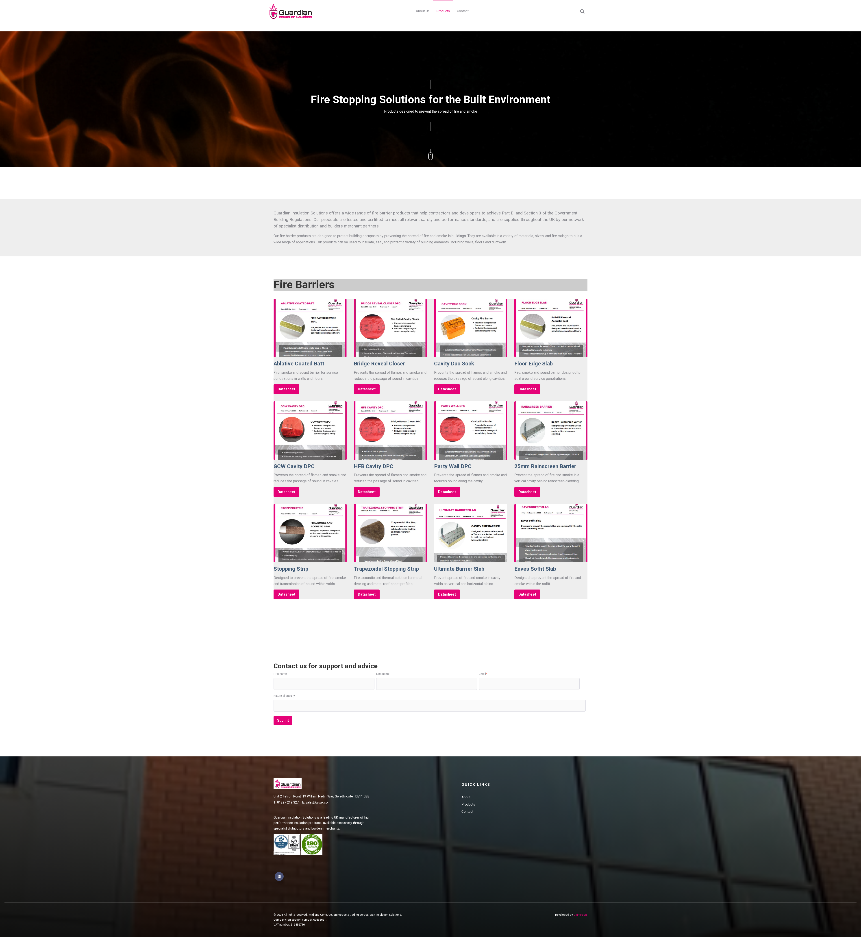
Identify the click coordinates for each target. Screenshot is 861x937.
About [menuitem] (465, 797)
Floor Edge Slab (533, 363)
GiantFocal (580, 914)
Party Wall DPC (453, 466)
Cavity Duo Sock (454, 363)
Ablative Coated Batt (299, 363)
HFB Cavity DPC (373, 466)
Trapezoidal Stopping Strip (386, 569)
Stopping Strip (291, 569)
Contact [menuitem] (463, 11)
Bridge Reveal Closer (379, 363)
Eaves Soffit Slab (535, 569)
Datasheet (286, 389)
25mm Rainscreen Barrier (545, 466)
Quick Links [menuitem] (475, 784)
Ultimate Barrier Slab (459, 569)
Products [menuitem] (443, 11)
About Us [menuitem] (422, 11)
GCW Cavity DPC (294, 466)
